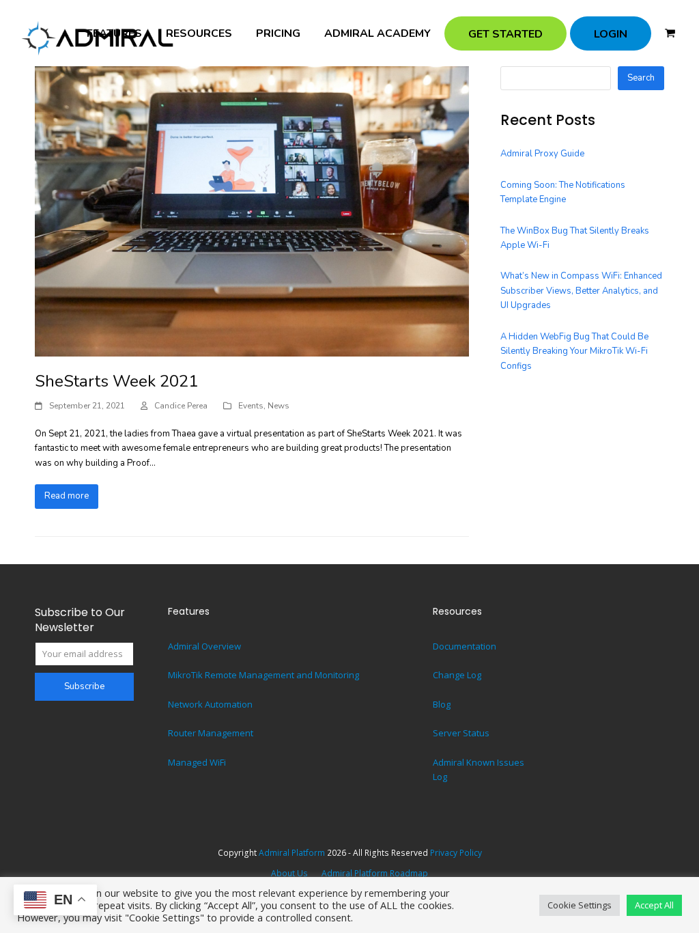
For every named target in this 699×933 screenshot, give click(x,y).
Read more (66, 496)
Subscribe (84, 686)
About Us (289, 873)
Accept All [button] (654, 905)
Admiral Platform (292, 853)
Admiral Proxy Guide (542, 154)
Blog (442, 704)
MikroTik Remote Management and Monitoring (263, 675)
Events (250, 405)
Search (641, 78)
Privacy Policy (456, 853)
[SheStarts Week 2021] (252, 210)
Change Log (457, 675)
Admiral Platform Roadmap (375, 873)
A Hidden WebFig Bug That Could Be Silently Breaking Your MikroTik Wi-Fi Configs (574, 351)
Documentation (464, 646)
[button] (670, 33)
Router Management (210, 733)
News (278, 405)
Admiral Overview (204, 646)
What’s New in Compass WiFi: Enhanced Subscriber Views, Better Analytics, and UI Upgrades (581, 290)
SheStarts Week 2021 (116, 381)
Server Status (461, 733)
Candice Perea (181, 405)
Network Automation (210, 704)
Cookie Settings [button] (579, 905)
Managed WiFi (197, 762)
